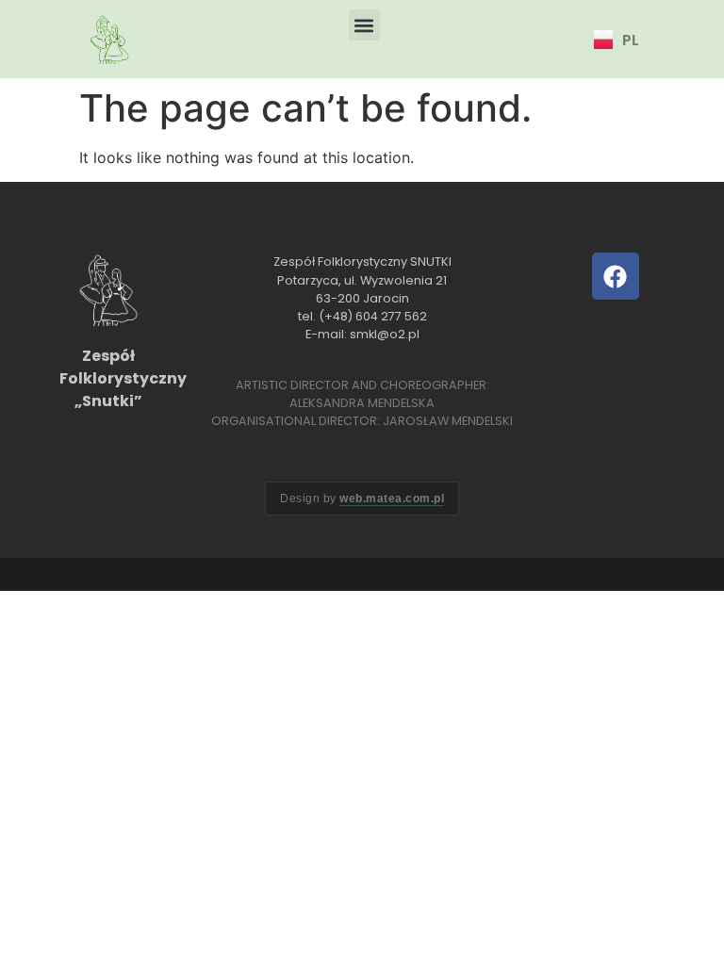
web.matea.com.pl (391, 498)
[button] (364, 25)
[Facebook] (615, 276)
